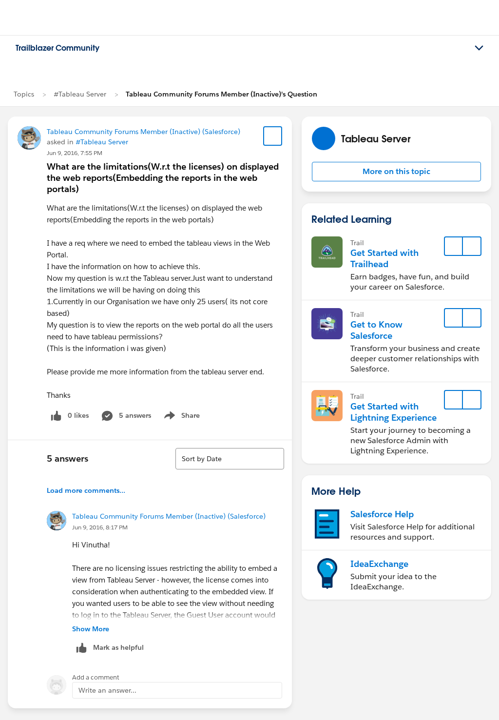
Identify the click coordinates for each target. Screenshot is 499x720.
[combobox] (229, 458)
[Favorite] (273, 136)
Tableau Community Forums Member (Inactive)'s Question (221, 94)
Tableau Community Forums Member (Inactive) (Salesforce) (143, 131)
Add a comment (95, 677)
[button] (396, 171)
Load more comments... (86, 490)
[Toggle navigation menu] (479, 48)
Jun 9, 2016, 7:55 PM (74, 153)
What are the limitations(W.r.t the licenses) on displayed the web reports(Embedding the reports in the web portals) (163, 178)
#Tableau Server (80, 94)
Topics (24, 94)
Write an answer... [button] (107, 690)
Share (180, 417)
